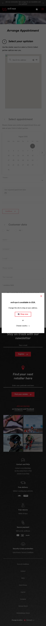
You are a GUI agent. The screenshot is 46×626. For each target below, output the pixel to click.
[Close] (41, 296)
